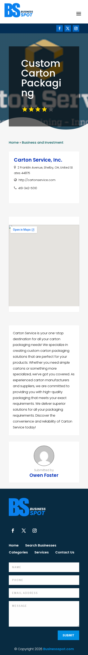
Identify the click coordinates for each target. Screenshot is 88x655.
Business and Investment (42, 142)
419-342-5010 (27, 188)
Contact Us (64, 553)
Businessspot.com (58, 649)
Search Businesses (40, 546)
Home (14, 142)
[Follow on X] (67, 28)
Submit (68, 635)
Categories (18, 553)
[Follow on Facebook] (59, 28)
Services (41, 553)
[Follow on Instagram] (76, 28)
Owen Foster (44, 475)
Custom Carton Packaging (41, 78)
